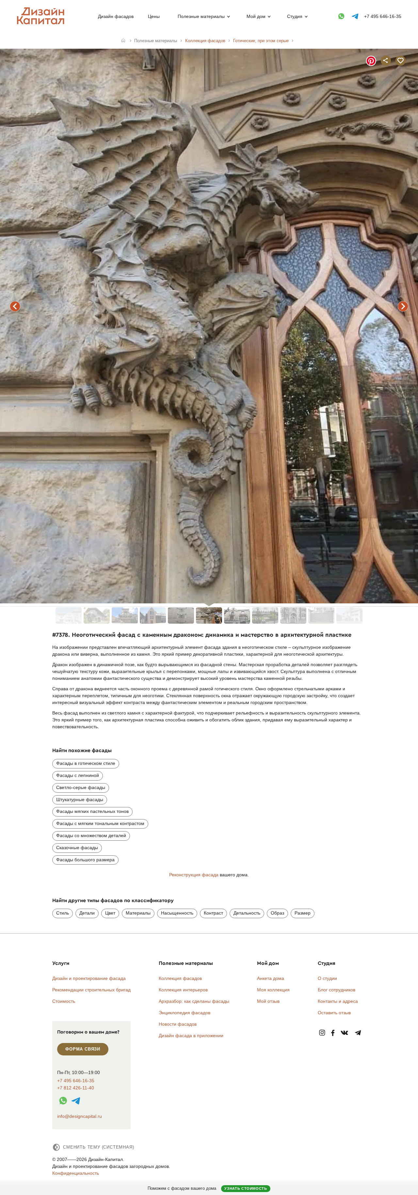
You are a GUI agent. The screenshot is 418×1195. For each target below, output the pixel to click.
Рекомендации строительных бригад (91, 989)
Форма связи (82, 1049)
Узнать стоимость (245, 1188)
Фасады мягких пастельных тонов (92, 811)
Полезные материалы (201, 16)
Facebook (333, 1033)
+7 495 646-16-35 (382, 16)
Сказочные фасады (77, 847)
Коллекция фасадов (180, 978)
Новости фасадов (178, 1024)
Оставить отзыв (334, 1012)
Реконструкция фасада (193, 874)
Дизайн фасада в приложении (191, 1035)
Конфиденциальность (75, 1173)
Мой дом (256, 16)
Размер (303, 913)
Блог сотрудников (336, 989)
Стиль (62, 913)
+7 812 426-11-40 (75, 1088)
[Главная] (123, 41)
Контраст (213, 913)
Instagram (322, 1033)
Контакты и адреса (338, 1001)
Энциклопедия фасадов (184, 1012)
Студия (294, 16)
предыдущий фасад (15, 306)
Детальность (246, 913)
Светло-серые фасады (80, 787)
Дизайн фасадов (116, 16)
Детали (87, 913)
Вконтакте (344, 1033)
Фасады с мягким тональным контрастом (100, 823)
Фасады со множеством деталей (91, 835)
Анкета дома (270, 978)
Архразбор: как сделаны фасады (194, 1001)
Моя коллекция (273, 989)
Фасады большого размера (85, 859)
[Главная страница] (42, 23)
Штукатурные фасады (79, 799)
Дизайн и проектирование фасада (89, 978)
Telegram (358, 1033)
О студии (327, 978)
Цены (154, 16)
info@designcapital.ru (79, 1116)
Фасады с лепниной (77, 775)
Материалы (138, 913)
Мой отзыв (268, 1001)
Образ (277, 913)
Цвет (110, 913)
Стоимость (63, 1001)
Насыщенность (177, 913)
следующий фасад (403, 306)
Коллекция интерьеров (183, 989)
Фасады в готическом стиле (85, 763)
